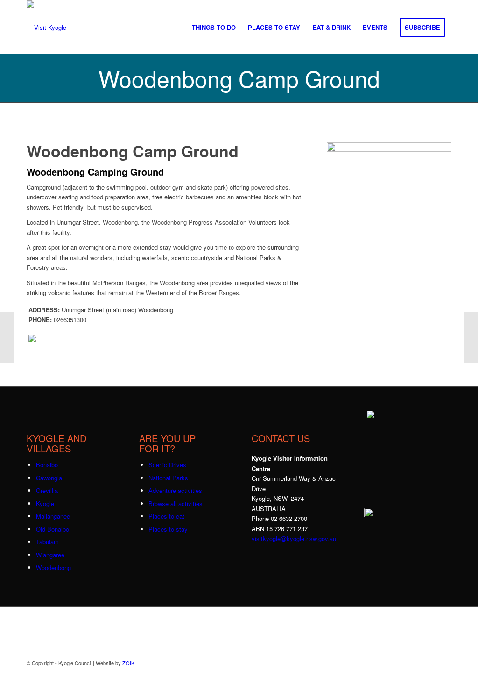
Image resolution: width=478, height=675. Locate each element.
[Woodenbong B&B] (7, 337)
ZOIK (128, 663)
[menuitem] (214, 27)
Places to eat (166, 516)
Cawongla (49, 477)
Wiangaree (50, 554)
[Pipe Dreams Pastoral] (471, 337)
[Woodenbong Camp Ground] (389, 149)
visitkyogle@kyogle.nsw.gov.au (294, 538)
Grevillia (47, 490)
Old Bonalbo (52, 529)
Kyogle (45, 503)
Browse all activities (175, 503)
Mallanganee (53, 516)
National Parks (168, 477)
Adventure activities (175, 490)
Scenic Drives (167, 464)
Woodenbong (53, 567)
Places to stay (168, 529)
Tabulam (47, 541)
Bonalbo (47, 464)
